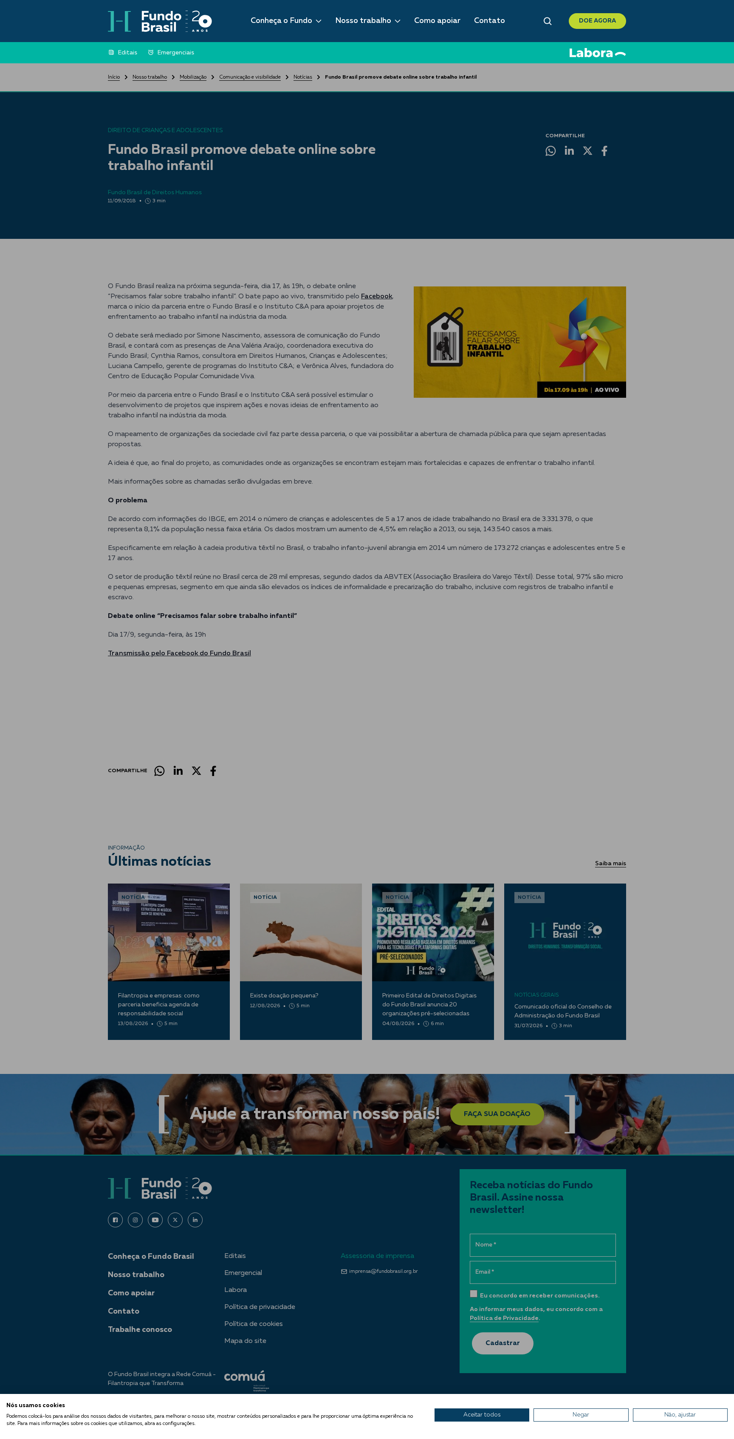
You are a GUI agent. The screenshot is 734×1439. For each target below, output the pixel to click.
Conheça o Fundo (281, 21)
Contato (489, 21)
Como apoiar (437, 21)
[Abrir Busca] (548, 21)
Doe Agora (597, 21)
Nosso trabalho (363, 21)
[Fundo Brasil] (160, 21)
